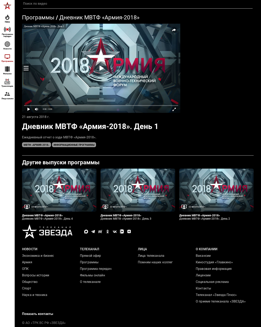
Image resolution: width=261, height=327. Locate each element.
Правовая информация (214, 269)
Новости (29, 249)
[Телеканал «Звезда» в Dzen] (129, 231)
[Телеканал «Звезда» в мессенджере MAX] (86, 231)
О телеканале (90, 282)
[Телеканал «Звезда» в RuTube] (100, 231)
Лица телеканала (151, 256)
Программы (38, 17)
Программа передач (96, 269)
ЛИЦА (142, 249)
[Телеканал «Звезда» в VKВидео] (121, 231)
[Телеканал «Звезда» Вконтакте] (114, 231)
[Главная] (7, 5)
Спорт (26, 288)
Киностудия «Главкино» (214, 262)
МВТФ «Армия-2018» (36, 144)
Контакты (203, 288)
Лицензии (203, 275)
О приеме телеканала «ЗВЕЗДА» (221, 301)
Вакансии (203, 256)
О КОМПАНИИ (206, 249)
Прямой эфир (90, 256)
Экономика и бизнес (38, 256)
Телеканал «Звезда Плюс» (216, 295)
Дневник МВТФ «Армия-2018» (99, 17)
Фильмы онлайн (92, 275)
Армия (27, 262)
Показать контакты (37, 314)
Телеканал (89, 249)
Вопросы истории (35, 275)
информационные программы (74, 144)
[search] (138, 3)
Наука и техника (34, 295)
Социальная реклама (212, 282)
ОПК (25, 269)
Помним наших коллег (155, 262)
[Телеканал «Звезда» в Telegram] (93, 231)
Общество (30, 282)
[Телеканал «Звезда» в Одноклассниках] (107, 231)
